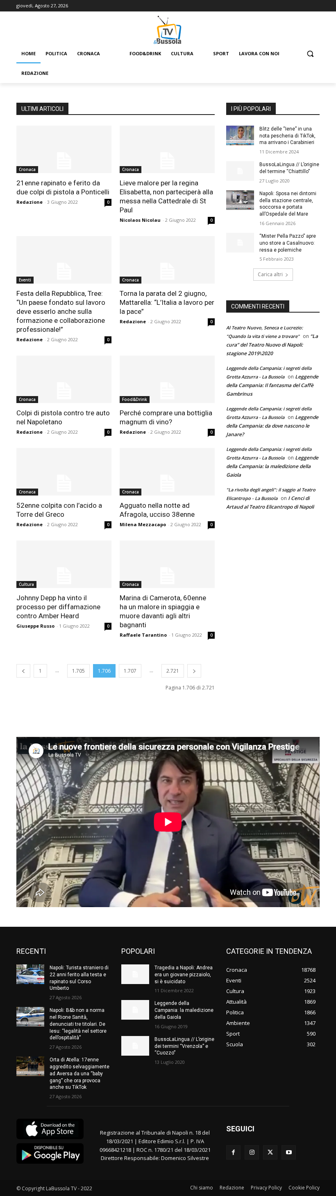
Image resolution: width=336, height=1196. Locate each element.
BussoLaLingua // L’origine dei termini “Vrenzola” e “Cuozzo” (184, 1046)
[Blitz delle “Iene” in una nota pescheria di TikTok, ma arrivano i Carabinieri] (240, 135)
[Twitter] (270, 1152)
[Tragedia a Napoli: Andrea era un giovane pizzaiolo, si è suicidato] (135, 974)
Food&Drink (134, 399)
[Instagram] (252, 1152)
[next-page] (194, 671)
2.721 (172, 670)
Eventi (25, 280)
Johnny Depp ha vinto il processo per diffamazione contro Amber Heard (58, 607)
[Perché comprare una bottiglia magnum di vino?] (167, 379)
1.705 (78, 670)
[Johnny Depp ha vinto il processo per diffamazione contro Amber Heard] (63, 564)
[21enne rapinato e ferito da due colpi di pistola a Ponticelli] (63, 149)
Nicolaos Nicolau (140, 220)
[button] (310, 53)
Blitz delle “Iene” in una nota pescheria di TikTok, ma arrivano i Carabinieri (287, 136)
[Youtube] (289, 1152)
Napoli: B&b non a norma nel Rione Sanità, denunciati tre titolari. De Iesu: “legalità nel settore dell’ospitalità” (78, 1024)
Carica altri (270, 274)
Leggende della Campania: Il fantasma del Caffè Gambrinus (272, 385)
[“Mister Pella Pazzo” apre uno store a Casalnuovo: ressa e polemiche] (240, 242)
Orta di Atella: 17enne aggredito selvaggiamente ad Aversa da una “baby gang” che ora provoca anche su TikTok (79, 1073)
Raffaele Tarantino (143, 635)
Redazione (29, 202)
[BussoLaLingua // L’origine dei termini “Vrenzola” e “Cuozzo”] (135, 1046)
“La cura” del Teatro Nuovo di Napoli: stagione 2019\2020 (272, 345)
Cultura (26, 584)
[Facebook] (233, 1152)
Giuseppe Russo (35, 626)
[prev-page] (23, 671)
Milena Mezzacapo (143, 524)
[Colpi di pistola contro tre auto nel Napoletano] (63, 379)
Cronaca (27, 169)
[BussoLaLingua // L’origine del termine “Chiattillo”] (240, 171)
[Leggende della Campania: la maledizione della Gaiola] (135, 1010)
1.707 (130, 670)
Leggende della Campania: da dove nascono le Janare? (272, 426)
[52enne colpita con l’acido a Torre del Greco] (63, 472)
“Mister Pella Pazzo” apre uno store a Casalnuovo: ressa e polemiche (287, 243)
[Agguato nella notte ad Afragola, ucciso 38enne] (167, 472)
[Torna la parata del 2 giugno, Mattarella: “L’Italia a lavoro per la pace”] (167, 260)
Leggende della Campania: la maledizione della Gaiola (272, 466)
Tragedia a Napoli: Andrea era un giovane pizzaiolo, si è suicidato (183, 974)
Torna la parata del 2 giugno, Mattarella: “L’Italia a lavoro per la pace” (167, 302)
